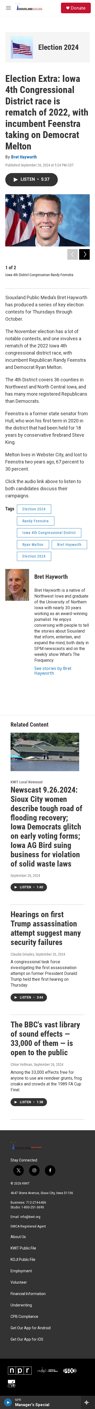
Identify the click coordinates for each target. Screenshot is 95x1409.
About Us (18, 1237)
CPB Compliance (24, 1317)
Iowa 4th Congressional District (49, 533)
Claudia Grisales (22, 954)
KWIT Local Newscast (26, 782)
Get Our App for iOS (27, 1339)
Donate (78, 8)
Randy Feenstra (35, 521)
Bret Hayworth (24, 157)
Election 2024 (58, 47)
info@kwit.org (30, 1217)
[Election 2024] (22, 47)
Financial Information (28, 1294)
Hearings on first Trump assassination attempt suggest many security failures (46, 928)
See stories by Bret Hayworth (53, 670)
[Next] (84, 254)
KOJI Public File (23, 1260)
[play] (8, 1402)
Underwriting (21, 1305)
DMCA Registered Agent (28, 1226)
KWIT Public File (23, 1248)
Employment (21, 1271)
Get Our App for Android (31, 1328)
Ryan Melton (33, 544)
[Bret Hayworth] (17, 585)
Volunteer (19, 1282)
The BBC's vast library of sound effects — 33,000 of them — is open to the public (45, 1038)
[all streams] (88, 1402)
